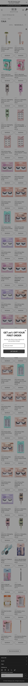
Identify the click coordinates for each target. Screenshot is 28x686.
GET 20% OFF (14, 351)
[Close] (25, 330)
